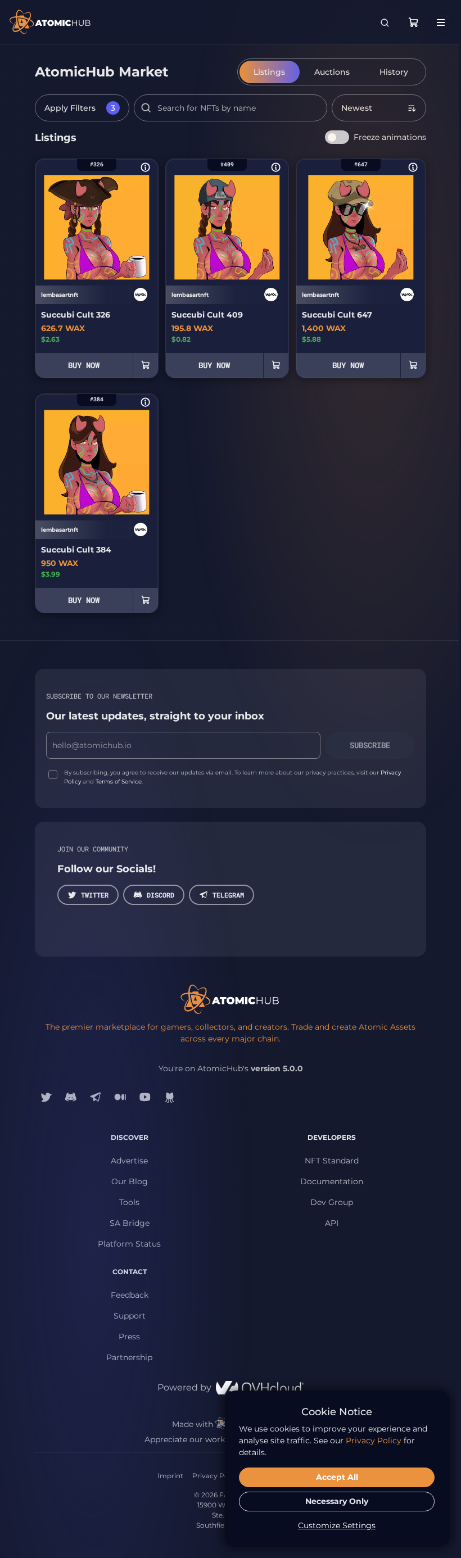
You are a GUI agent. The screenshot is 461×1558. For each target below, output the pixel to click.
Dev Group (331, 1202)
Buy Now (84, 365)
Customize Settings (337, 1525)
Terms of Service (119, 781)
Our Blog (129, 1181)
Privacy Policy (216, 1475)
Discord (160, 894)
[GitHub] (170, 1097)
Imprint (170, 1475)
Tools (129, 1202)
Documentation (331, 1181)
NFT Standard (332, 1161)
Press (129, 1336)
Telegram (228, 894)
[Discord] (71, 1097)
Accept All (337, 1477)
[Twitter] (46, 1097)
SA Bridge (130, 1223)
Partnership (129, 1357)
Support (130, 1316)
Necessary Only (336, 1501)
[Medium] (120, 1097)
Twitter (95, 894)
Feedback (129, 1295)
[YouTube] (145, 1097)
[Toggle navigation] (441, 22)
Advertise (129, 1161)
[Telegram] (95, 1097)
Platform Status (129, 1244)
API (331, 1223)
